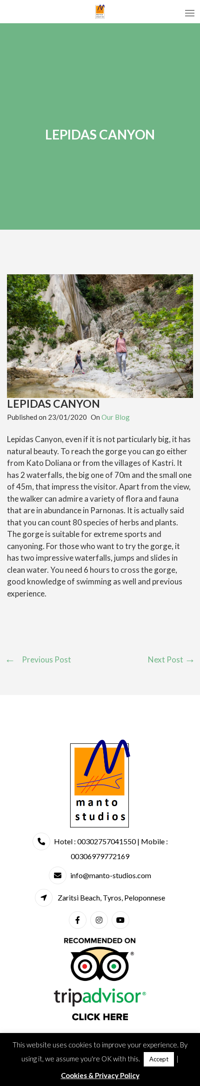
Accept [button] (158, 1059)
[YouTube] (122, 920)
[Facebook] (79, 920)
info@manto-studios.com (110, 875)
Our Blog (115, 417)
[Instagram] (100, 920)
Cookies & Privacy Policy (100, 1075)
